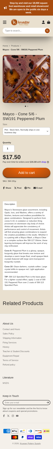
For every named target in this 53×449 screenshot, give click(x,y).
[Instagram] (13, 416)
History (6, 347)
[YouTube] (17, 416)
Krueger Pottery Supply (30, 443)
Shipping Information (12, 338)
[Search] (47, 30)
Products (15, 46)
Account (43, 22)
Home (5, 46)
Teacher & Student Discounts (16, 351)
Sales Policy (8, 333)
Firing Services (10, 342)
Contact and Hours (11, 329)
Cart (48, 22)
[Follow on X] (8, 416)
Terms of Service (10, 360)
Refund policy (9, 364)
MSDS (6, 383)
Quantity (7, 142)
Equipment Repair (11, 356)
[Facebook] (4, 416)
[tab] (10, 204)
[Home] (21, 22)
